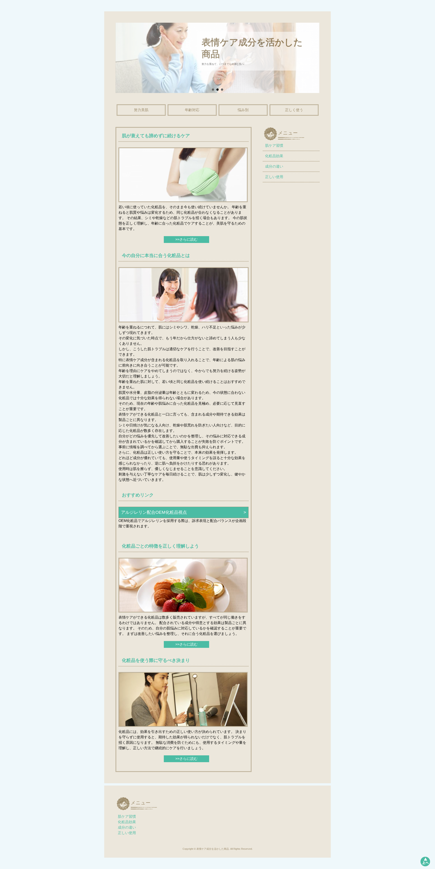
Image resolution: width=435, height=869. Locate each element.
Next (310, 61)
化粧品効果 (274, 156)
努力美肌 (141, 110)
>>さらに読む (186, 239)
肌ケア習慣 (274, 145)
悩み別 (243, 110)
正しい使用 (274, 177)
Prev (124, 61)
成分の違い (274, 166)
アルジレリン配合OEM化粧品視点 (154, 512)
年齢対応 (192, 110)
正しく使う (294, 110)
